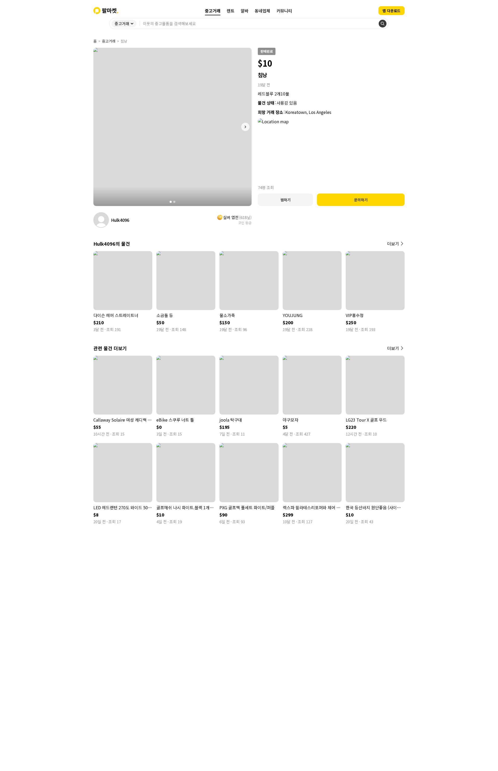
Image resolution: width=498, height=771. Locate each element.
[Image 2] (174, 202)
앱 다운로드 (391, 10)
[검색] (382, 23)
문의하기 (361, 199)
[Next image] (245, 127)
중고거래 (108, 41)
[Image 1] (171, 202)
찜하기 (285, 199)
